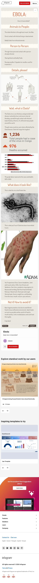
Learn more (19, 488)
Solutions (5, 522)
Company (5, 528)
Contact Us (5, 537)
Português (13, 541)
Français (24, 541)
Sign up (35, 3)
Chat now (14, 537)
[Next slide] (7, 411)
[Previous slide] (3, 411)
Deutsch (8, 541)
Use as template (24, 3)
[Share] (5, 346)
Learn (4, 525)
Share (5, 326)
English (4, 541)
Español (19, 541)
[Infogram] (6, 3)
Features (5, 518)
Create (4, 515)
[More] (35, 10)
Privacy (10, 568)
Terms (4, 568)
